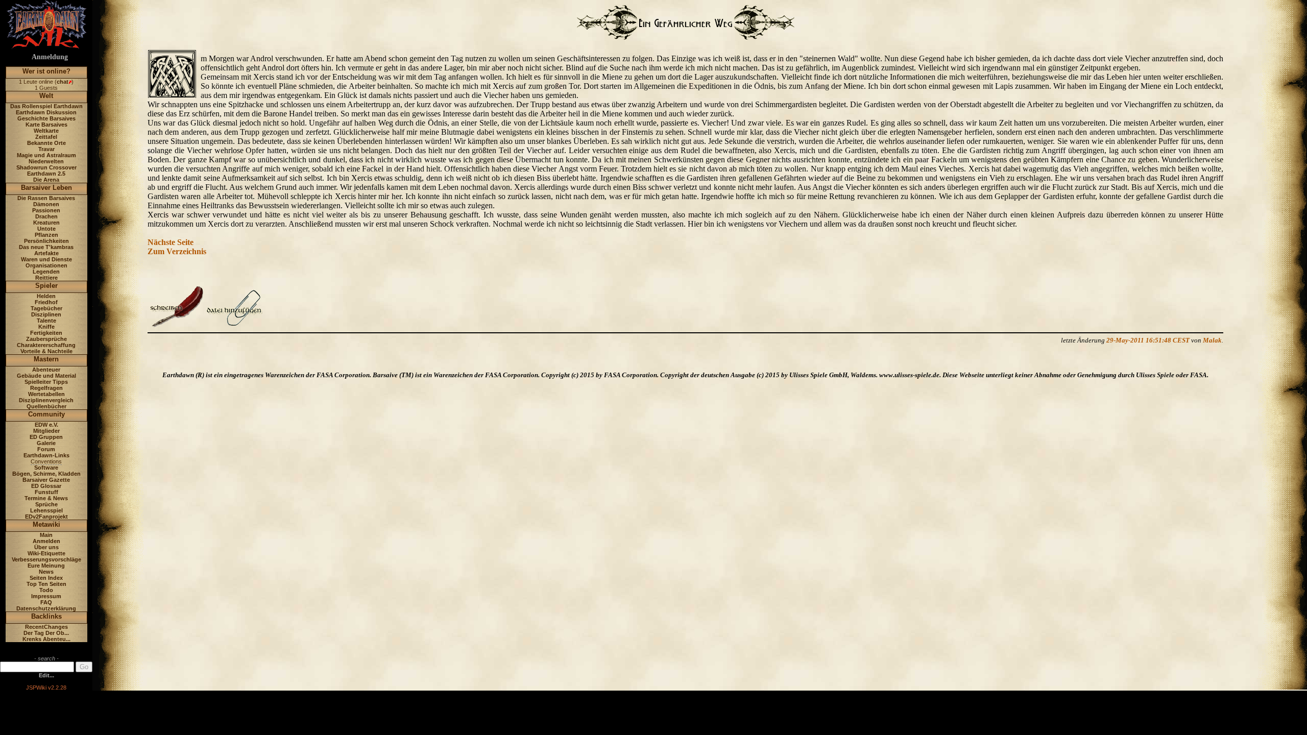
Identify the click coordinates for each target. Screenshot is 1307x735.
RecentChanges (46, 627)
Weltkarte (46, 131)
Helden (46, 296)
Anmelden (46, 541)
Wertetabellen (46, 394)
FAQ (46, 602)
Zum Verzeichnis (177, 251)
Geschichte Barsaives (46, 118)
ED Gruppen (46, 437)
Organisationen (46, 265)
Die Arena (46, 180)
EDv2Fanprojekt (46, 516)
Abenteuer (46, 369)
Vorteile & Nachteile (46, 351)
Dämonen (46, 204)
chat (62, 82)
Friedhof (46, 302)
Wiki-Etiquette (46, 553)
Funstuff (46, 492)
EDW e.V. (46, 425)
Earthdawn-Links (46, 455)
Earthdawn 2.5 (46, 173)
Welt (46, 96)
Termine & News (46, 498)
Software (46, 467)
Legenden (46, 271)
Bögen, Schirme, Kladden (46, 474)
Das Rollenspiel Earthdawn (46, 106)
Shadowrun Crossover (46, 167)
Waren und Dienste (46, 259)
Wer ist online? (46, 71)
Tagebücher (46, 308)
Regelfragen (46, 388)
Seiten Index (46, 578)
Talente (46, 320)
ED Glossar (46, 486)
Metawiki (46, 524)
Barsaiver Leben (46, 187)
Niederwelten (46, 161)
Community (46, 414)
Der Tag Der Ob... (46, 633)
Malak (1212, 340)
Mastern (46, 359)
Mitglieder (46, 431)
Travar (46, 149)
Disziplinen (46, 314)
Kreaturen (46, 222)
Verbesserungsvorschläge (46, 559)
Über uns (46, 547)
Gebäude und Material (46, 376)
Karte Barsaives (46, 124)
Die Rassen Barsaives (46, 198)
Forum (46, 449)
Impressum (46, 596)
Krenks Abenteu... (46, 639)
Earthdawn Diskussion (46, 112)
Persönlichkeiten (46, 241)
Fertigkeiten (46, 333)
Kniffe (46, 327)
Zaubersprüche (46, 339)
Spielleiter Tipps (46, 382)
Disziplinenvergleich (46, 400)
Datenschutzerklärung (46, 608)
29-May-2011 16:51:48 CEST (1148, 340)
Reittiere (46, 278)
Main (46, 535)
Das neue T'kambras (46, 247)
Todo (46, 590)
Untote (46, 229)
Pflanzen (46, 235)
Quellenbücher (46, 406)
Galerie (46, 443)
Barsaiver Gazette (46, 480)
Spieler (46, 285)
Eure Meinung (46, 565)
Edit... (46, 675)
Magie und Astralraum (46, 155)
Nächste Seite (170, 242)
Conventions (46, 461)
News (46, 572)
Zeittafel (46, 137)
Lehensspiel (46, 510)
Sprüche (46, 504)
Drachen (46, 216)
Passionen (46, 210)
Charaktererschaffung (46, 345)
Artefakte (46, 253)
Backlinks (46, 616)
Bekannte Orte (46, 143)
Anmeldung (50, 57)
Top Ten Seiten (46, 584)
